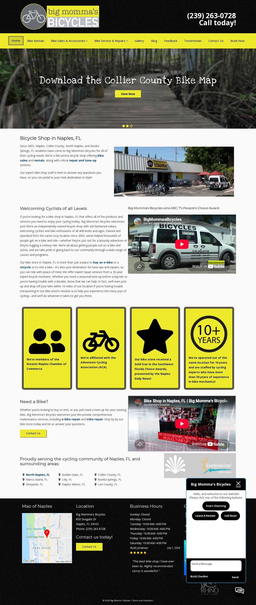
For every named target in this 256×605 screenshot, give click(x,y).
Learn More (128, 94)
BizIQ (193, 576)
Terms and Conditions (143, 600)
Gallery (139, 41)
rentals (39, 160)
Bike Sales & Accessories (68, 41)
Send (235, 577)
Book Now (237, 41)
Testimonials (193, 41)
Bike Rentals (35, 41)
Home (16, 40)
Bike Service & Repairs (109, 41)
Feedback (170, 41)
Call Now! (230, 515)
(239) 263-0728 (211, 15)
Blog (154, 41)
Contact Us (216, 41)
